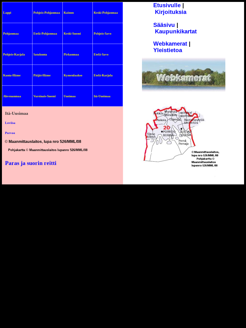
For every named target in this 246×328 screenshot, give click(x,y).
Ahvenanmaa (12, 96)
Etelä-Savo (101, 54)
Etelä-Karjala (103, 75)
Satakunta (40, 54)
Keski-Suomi (72, 33)
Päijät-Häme (42, 75)
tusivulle (169, 5)
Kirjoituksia (170, 12)
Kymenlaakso (73, 75)
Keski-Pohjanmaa (106, 12)
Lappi (7, 12)
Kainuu (69, 12)
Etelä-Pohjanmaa (45, 33)
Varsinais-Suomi (44, 96)
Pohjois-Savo (102, 33)
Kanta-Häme (12, 75)
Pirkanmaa (71, 54)
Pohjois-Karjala (14, 54)
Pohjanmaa (11, 33)
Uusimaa (70, 96)
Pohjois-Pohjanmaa (46, 12)
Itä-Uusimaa (102, 96)
